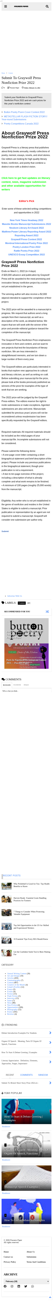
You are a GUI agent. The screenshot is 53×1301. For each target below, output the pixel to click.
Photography (12, 1010)
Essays (9, 989)
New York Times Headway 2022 (26, 220)
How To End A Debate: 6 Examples (24, 1220)
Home (3, 73)
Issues (9, 1001)
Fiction (10, 994)
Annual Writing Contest (16, 974)
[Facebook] (5, 1286)
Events (10, 992)
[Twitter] (25, 1286)
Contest (10, 73)
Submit (5, 531)
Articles (10, 978)
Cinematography (13, 980)
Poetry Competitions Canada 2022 (21, 123)
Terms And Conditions (36, 1262)
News (9, 1003)
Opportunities (12, 1007)
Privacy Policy (10, 1262)
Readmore (6, 1127)
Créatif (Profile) (13, 987)
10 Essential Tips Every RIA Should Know (31, 939)
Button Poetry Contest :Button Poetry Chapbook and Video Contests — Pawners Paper (25, 635)
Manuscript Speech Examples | (22, 1186)
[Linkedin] (19, 1286)
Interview (11, 998)
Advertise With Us (14, 596)
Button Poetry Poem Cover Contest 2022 (24, 112)
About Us (31, 1252)
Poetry (9, 1012)
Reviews (10, 1014)
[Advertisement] (26, 41)
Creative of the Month (16, 985)
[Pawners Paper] (21, 7)
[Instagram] (12, 1286)
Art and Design (13, 976)
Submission (31, 1257)
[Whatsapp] (32, 1286)
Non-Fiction (12, 1005)
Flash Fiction (12, 996)
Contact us (8, 1257)
